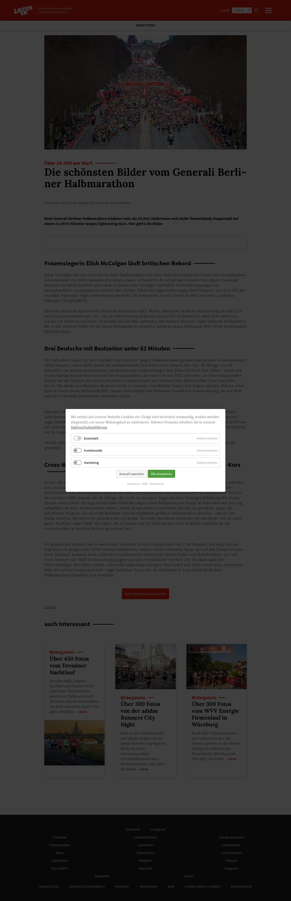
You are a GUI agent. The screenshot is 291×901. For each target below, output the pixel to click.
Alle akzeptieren (161, 474)
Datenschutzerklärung (89, 427)
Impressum (133, 484)
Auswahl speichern (131, 474)
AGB (144, 484)
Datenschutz (157, 484)
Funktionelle (93, 450)
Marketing (91, 463)
